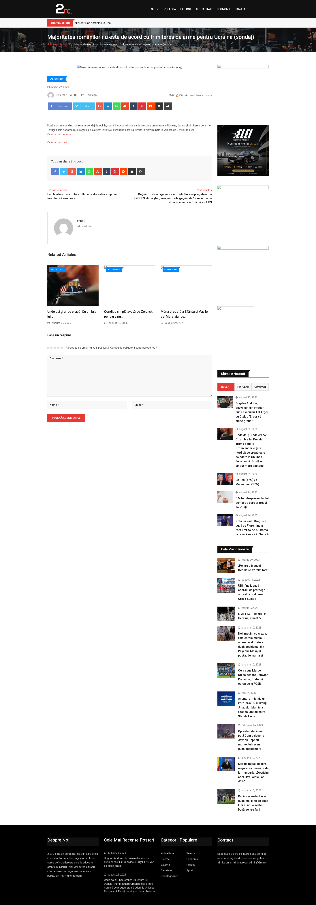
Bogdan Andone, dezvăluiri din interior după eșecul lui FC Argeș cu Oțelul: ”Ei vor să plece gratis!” (252, 412)
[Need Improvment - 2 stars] (51, 348)
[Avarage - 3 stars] (55, 348)
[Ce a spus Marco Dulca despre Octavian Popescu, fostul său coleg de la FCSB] (226, 670)
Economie (224, 9)
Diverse (165, 859)
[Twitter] (64, 171)
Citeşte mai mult (57, 142)
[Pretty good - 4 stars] (58, 348)
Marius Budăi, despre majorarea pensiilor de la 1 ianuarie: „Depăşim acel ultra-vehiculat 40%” (253, 772)
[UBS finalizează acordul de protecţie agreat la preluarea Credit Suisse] (226, 585)
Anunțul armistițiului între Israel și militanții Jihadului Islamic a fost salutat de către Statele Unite (252, 707)
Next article (203, 190)
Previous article (58, 190)
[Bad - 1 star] (48, 348)
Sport (155, 9)
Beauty (191, 853)
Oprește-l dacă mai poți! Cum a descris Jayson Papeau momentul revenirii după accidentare (251, 740)
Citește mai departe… (60, 134)
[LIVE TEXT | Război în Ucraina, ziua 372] (226, 614)
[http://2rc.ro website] (71, 95)
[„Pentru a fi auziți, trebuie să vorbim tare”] (226, 565)
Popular (243, 386)
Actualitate (204, 9)
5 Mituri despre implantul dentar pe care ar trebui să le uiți (252, 503)
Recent (226, 386)
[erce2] (75, 95)
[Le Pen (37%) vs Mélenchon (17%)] (225, 479)
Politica (170, 9)
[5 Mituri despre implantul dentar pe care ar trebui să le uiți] (225, 497)
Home (53, 44)
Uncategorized (169, 876)
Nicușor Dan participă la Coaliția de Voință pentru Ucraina (111, 23)
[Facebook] (55, 171)
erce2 (81, 221)
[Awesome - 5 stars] (61, 348)
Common (260, 386)
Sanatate (241, 9)
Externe (185, 9)
